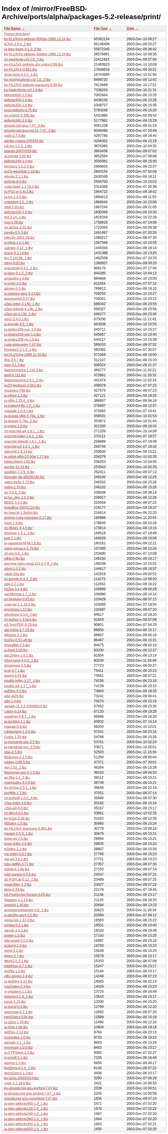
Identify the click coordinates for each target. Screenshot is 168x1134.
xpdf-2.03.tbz (14, 207)
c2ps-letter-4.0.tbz (18, 803)
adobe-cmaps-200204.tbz (24, 141)
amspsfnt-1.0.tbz (17, 278)
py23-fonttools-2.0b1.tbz (22, 385)
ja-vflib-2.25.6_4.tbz (19, 400)
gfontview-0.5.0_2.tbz (20, 614)
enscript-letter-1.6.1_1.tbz (23, 436)
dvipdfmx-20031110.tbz (22, 507)
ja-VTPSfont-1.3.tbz (19, 1052)
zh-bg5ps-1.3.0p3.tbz (20, 619)
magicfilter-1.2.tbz (18, 884)
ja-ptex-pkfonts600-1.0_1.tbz (26, 1129)
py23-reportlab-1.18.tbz (22, 171)
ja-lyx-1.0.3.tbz (15, 197)
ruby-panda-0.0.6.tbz (20, 874)
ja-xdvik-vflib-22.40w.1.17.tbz (26, 456)
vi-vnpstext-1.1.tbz (18, 991)
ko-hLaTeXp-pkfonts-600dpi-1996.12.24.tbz (37, 39)
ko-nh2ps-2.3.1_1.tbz (20, 788)
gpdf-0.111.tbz (15, 375)
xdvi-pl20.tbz (14, 696)
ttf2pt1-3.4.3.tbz (16, 502)
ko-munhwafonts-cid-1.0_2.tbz (27, 80)
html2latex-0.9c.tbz (18, 1017)
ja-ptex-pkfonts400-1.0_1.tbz (26, 1103)
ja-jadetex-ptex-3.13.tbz (22, 293)
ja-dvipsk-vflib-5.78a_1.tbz (24, 416)
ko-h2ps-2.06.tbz (17, 818)
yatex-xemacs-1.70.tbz (21, 548)
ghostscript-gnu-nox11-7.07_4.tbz (30, 130)
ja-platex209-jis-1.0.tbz (21, 339)
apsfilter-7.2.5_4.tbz (19, 472)
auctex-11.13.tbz (17, 467)
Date (130, 28)
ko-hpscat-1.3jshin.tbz (21, 512)
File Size (101, 28)
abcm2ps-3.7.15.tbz (19, 630)
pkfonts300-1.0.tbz (18, 105)
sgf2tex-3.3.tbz (15, 691)
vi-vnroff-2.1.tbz (16, 1058)
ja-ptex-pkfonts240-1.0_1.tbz (26, 1114)
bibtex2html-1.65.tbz (19, 462)
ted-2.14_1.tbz (15, 217)
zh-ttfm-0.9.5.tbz (16, 813)
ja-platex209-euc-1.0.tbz (23, 329)
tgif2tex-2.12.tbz (16, 1032)
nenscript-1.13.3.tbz (19, 920)
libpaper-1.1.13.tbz (18, 900)
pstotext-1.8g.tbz (17, 869)
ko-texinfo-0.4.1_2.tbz (20, 579)
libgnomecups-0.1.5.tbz (22, 772)
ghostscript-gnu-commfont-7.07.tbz (31, 1098)
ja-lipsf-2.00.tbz (16, 650)
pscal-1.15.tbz (15, 1002)
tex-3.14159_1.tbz (18, 258)
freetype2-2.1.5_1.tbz (20, 349)
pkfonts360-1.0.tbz (18, 120)
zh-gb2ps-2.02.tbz (18, 227)
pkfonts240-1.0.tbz (18, 161)
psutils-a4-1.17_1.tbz (20, 686)
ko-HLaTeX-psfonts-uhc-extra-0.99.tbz (33, 64)
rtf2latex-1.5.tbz (16, 823)
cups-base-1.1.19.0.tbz (21, 186)
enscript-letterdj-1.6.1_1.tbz (25, 441)
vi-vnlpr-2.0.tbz (15, 283)
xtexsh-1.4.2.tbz (16, 930)
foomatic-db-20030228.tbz (24, 477)
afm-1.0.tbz (12, 701)
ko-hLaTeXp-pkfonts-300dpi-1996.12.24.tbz (37, 54)
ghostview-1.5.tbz (17, 665)
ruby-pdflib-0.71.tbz (19, 864)
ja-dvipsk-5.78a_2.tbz (20, 421)
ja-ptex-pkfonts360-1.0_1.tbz (26, 1119)
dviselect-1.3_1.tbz (18, 996)
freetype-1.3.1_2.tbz (19, 533)
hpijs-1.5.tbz (13, 523)
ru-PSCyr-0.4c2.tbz (19, 192)
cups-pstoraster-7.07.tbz (22, 344)
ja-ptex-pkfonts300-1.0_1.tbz (26, 1124)
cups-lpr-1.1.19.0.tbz (20, 604)
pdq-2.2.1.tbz (14, 584)
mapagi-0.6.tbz (15, 726)
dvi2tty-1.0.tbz (15, 971)
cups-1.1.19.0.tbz (17, 1083)
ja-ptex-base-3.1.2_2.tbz (23, 49)
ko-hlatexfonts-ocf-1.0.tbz (23, 90)
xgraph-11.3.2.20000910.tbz (25, 706)
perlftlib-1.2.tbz (15, 793)
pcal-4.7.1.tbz (14, 670)
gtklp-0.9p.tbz (14, 558)
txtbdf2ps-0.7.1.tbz (18, 966)
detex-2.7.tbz (14, 956)
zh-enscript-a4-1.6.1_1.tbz (24, 431)
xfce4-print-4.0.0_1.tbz (21, 660)
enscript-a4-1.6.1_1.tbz (22, 446)
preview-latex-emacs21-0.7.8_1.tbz (31, 563)
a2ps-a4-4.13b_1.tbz (20, 314)
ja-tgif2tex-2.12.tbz (18, 981)
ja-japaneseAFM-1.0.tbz (22, 543)
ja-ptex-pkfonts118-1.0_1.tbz (26, 1108)
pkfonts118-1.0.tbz (18, 212)
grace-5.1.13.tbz (16, 253)
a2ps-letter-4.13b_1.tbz (22, 304)
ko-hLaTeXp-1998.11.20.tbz (25, 355)
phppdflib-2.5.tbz (17, 645)
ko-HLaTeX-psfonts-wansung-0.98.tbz (33, 85)
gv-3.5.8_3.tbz (15, 492)
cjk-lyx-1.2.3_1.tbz (18, 146)
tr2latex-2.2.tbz (15, 849)
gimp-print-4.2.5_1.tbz (21, 74)
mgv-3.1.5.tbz (14, 365)
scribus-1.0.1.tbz (17, 243)
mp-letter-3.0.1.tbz (18, 854)
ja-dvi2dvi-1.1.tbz (17, 721)
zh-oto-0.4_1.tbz (16, 553)
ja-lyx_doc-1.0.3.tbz (19, 497)
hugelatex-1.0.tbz (17, 1037)
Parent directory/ (17, 34)
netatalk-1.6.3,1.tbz (18, 411)
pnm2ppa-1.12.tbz (18, 609)
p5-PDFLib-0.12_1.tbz (21, 879)
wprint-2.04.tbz (15, 676)
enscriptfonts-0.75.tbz (20, 110)
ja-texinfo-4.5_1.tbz (19, 324)
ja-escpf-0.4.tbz (16, 1007)
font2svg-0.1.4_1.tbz (19, 1068)
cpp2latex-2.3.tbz (17, 986)
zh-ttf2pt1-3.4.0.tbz (18, 528)
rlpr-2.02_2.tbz (15, 767)
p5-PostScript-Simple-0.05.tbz (27, 895)
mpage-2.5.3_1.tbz (18, 833)
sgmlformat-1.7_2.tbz (20, 594)
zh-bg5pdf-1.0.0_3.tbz (21, 798)
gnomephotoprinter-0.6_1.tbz (26, 910)
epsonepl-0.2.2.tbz (18, 1012)
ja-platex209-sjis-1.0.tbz (22, 334)
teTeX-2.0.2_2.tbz (17, 44)
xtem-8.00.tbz (14, 263)
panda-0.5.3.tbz (16, 232)
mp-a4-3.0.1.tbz (16, 859)
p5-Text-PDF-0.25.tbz (20, 625)
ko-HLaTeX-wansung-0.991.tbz (28, 828)
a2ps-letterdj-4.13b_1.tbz (23, 309)
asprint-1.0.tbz (15, 1063)
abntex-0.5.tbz (15, 288)
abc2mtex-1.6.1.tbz (18, 655)
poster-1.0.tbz (14, 935)
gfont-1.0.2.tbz (15, 569)
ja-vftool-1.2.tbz (16, 395)
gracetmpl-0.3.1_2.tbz (21, 268)
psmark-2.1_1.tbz (17, 1042)
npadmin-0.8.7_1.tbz (20, 716)
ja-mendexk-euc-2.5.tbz (22, 747)
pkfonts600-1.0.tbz (18, 95)
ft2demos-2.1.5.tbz (18, 757)
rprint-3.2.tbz (13, 951)
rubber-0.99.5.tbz (17, 762)
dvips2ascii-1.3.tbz (18, 1073)
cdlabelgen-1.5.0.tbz (20, 732)
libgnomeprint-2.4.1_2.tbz (24, 380)
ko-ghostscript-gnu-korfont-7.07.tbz (31, 1088)
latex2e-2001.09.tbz (19, 237)
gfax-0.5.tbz (13, 752)
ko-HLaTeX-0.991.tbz (20, 69)
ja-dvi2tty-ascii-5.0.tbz (21, 915)
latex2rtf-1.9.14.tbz (18, 451)
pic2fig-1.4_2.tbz (17, 777)
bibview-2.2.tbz (16, 635)
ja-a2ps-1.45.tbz (16, 1022)
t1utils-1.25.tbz (15, 737)
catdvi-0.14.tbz (15, 711)
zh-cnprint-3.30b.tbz (19, 115)
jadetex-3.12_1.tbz (18, 248)
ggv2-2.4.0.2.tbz (16, 319)
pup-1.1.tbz (12, 538)
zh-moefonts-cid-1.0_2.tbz (24, 59)
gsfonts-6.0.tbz (15, 181)
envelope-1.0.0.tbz (18, 1047)
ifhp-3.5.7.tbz (14, 360)
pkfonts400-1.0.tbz (18, 100)
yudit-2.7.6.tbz (15, 136)
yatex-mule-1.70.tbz (19, 482)
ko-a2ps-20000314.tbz (21, 1078)
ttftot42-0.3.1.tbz (16, 961)
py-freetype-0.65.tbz (19, 599)
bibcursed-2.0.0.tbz (19, 940)
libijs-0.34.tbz (14, 889)
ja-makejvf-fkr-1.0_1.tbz (22, 406)
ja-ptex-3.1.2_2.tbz (18, 273)
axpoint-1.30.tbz (16, 905)
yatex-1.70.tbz (15, 487)
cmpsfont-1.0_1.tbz (18, 202)
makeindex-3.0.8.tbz (19, 782)
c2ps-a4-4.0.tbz (16, 808)
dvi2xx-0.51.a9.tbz (18, 640)
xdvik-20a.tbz (14, 574)
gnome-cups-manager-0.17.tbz (28, 518)
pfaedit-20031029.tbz (20, 151)
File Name (12, 28)
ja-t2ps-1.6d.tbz (16, 1027)
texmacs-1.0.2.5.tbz (19, 166)
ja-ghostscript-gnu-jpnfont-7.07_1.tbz (32, 1093)
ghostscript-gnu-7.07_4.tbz (24, 125)
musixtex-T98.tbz (17, 390)
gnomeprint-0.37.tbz (19, 299)
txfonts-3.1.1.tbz (16, 176)
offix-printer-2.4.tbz (18, 976)
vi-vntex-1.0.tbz (16, 426)
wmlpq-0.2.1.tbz (16, 925)
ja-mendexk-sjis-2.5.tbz (22, 742)
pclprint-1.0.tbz (15, 945)
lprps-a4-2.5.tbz (16, 839)
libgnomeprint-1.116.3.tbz (23, 370)
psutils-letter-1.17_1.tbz (22, 681)
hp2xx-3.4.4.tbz (16, 589)
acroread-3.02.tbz (17, 156)
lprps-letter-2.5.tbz (18, 844)
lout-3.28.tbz (13, 222)
